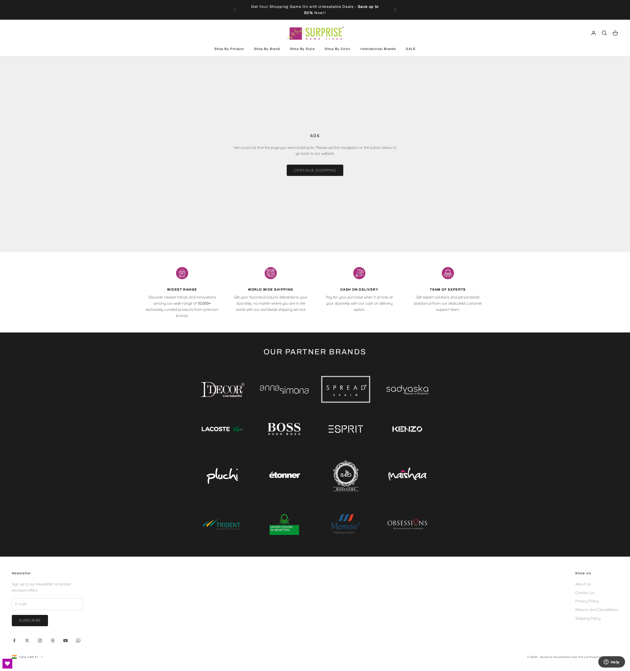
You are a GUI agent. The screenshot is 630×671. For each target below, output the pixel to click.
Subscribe (30, 620)
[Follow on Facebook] (14, 640)
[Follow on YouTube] (65, 640)
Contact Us (584, 592)
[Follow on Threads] (52, 640)
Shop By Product (229, 49)
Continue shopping (315, 170)
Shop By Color (337, 49)
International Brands (378, 49)
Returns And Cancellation (596, 609)
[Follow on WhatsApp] (78, 640)
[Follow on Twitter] (27, 640)
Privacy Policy (587, 601)
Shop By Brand (267, 49)
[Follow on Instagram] (39, 640)
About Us (583, 584)
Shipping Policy (587, 618)
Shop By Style (302, 49)
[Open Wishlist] (7, 664)
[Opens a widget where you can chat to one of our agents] (611, 662)
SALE (411, 49)
